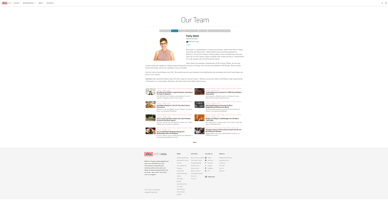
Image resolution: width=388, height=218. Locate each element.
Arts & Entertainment (182, 158)
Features (50, 3)
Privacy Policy (156, 190)
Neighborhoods (28, 3)
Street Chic (194, 176)
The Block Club (195, 166)
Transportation (181, 189)
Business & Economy (182, 160)
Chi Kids (179, 163)
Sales (181, 31)
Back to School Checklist (198, 158)
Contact (188, 45)
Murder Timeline (195, 171)
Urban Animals (181, 192)
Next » (195, 142)
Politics (179, 176)
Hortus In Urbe (195, 168)
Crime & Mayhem (181, 166)
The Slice (193, 179)
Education (179, 168)
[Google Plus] (205, 166)
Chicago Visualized (196, 163)
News (40, 3)
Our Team (222, 166)
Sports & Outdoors (182, 184)
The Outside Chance (196, 160)
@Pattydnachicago (193, 41)
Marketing (202, 31)
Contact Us (222, 163)
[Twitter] (206, 158)
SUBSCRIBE (211, 177)
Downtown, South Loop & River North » (218, 128)
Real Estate (180, 179)
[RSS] (205, 171)
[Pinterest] (205, 163)
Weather (179, 194)
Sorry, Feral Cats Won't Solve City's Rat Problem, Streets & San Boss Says (174, 119)
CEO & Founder (165, 31)
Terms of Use (148, 190)
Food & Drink (180, 171)
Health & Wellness (182, 173)
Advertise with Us (224, 160)
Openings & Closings (196, 173)
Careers (221, 168)
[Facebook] (205, 160)
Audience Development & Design (219, 31)
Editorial (175, 31)
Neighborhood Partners (225, 158)
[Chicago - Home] (6, 3)
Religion (179, 181)
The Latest (180, 187)
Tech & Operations (191, 31)
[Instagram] (205, 168)
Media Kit (221, 171)
